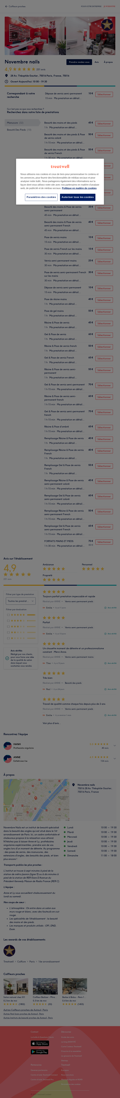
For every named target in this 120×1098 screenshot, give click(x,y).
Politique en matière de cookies (79, 188)
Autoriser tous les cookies (78, 197)
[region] (60, 182)
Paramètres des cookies (41, 197)
